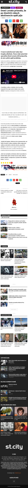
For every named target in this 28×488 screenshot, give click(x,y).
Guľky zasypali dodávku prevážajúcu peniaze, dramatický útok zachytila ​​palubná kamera (17, 368)
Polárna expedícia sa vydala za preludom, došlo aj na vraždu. (7, 192)
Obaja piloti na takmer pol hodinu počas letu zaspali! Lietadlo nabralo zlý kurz (17, 222)
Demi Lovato (17, 119)
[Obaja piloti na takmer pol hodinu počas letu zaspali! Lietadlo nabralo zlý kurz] (4, 222)
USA (6, 174)
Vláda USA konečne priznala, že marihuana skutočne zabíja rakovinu (7, 418)
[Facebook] (14, 481)
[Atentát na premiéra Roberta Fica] (4, 304)
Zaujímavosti (5, 7)
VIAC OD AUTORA (5, 217)
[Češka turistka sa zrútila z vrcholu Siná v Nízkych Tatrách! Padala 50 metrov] (21, 322)
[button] (26, 2)
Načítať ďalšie (13, 309)
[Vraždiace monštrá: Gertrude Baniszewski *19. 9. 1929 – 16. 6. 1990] (21, 411)
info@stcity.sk (18, 473)
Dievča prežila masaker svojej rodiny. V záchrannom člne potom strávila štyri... (7, 277)
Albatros (3, 17)
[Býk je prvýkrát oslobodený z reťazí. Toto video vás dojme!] (21, 426)
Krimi (2, 257)
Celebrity (19, 7)
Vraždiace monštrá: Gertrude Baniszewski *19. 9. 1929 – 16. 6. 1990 (21, 418)
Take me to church (13, 384)
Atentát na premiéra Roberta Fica (16, 302)
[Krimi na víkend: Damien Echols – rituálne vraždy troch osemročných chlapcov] (7, 426)
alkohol (10, 174)
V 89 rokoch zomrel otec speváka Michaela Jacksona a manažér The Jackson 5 (20, 192)
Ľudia (12, 7)
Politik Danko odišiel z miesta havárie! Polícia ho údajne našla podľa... (21, 345)
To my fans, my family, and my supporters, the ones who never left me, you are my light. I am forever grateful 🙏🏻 (14, 114)
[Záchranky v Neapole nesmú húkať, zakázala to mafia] (21, 270)
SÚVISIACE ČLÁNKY (5, 215)
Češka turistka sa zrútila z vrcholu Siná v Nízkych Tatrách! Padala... (20, 329)
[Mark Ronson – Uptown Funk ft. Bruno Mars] (4, 392)
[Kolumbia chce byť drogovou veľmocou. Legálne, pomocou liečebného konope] (4, 399)
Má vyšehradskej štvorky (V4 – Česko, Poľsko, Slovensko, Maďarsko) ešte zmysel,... (7, 345)
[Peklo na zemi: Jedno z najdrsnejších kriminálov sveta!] (4, 229)
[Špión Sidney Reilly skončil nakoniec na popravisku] (7, 253)
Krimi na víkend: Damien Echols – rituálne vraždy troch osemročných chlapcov (7, 434)
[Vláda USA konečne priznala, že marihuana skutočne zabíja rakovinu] (7, 411)
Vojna (2, 341)
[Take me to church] (4, 386)
